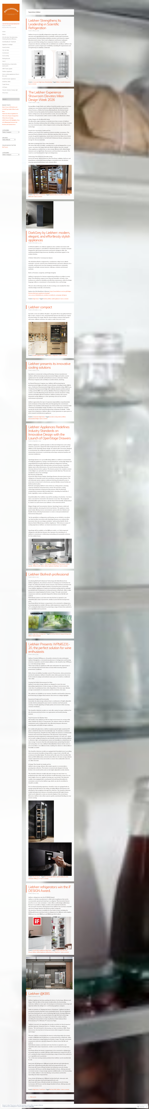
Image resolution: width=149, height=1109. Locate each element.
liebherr (58, 82)
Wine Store (5, 92)
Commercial (5, 53)
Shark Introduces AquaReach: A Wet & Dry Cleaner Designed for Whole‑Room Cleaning (10, 116)
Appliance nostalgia (7, 44)
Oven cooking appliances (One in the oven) (10, 75)
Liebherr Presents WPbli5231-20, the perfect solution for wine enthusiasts (49, 648)
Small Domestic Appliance (9, 78)
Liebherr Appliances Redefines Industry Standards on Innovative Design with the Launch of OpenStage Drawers (49, 432)
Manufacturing (48, 82)
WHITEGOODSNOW (10, 24)
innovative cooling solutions (55, 416)
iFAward (30, 952)
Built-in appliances (40, 950)
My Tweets (5, 147)
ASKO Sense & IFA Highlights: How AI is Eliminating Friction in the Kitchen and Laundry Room (11, 122)
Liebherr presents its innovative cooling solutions (49, 365)
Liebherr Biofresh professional (48, 574)
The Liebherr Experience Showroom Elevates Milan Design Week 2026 (46, 96)
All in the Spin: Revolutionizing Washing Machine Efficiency (9, 38)
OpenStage (56, 566)
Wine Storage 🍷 (36, 876)
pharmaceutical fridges (33, 418)
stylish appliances (56, 298)
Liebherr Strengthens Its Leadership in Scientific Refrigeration (44, 24)
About (3, 34)
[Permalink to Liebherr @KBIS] (49, 991)
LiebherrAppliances (41, 952)
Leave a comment (32, 84)
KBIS (55, 1089)
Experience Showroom (55, 194)
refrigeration (55, 355)
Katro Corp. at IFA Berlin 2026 (9, 107)
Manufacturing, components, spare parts (9, 65)
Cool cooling (5, 55)
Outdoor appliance (7, 71)
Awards (34, 950)
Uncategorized (42, 634)
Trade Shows (5, 84)
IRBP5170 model (36, 566)
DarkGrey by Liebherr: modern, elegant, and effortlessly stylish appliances (49, 236)
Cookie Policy (31, 1106)
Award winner (6, 47)
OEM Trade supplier (7, 68)
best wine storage (48, 876)
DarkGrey (45, 298)
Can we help (5, 50)
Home (3, 31)
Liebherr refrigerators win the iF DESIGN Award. (49, 889)
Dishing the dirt (6, 58)
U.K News (4, 87)
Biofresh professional (55, 634)
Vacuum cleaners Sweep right (10, 90)
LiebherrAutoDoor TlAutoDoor (53, 952)
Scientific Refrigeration (65, 82)
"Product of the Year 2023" (61, 950)
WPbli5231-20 (37, 878)
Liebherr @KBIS (39, 994)
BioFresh (52, 1089)
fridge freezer (42, 82)
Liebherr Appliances (49, 566)
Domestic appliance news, (38, 355)
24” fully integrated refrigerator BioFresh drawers (54, 564)
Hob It (3, 61)
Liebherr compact (40, 307)
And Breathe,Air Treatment (9, 41)
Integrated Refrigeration (65, 634)
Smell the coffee (6, 81)
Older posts (32, 1097)
